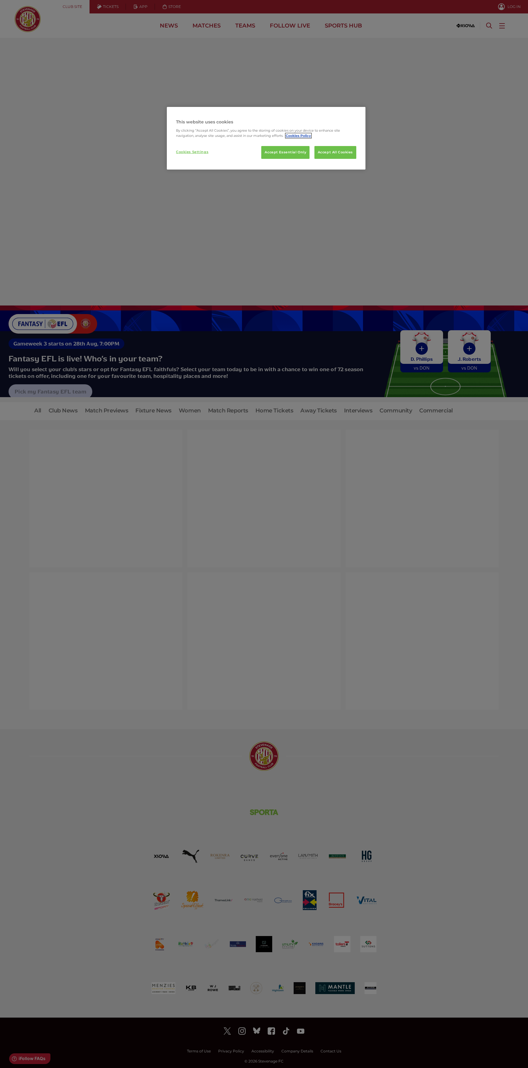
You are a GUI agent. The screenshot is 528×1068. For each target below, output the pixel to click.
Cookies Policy (298, 136)
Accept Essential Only (285, 152)
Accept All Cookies (335, 152)
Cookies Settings (192, 152)
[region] (266, 138)
